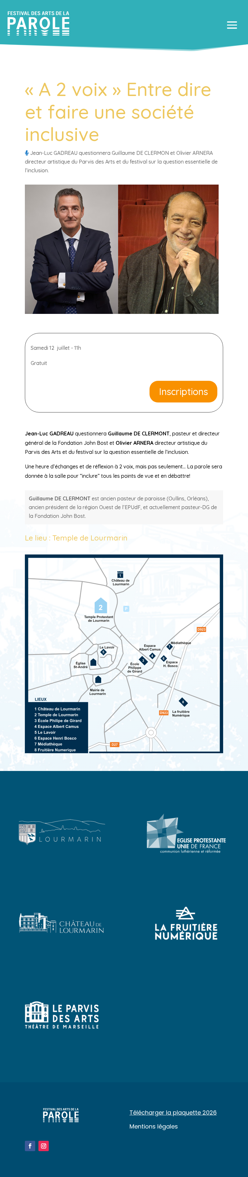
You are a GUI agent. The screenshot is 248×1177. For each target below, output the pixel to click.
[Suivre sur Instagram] (43, 1146)
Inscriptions (183, 391)
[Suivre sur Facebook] (30, 1146)
